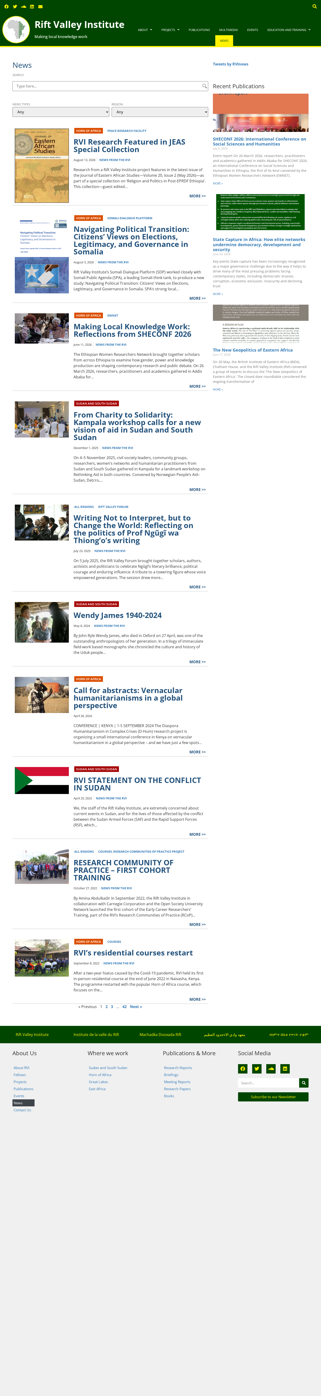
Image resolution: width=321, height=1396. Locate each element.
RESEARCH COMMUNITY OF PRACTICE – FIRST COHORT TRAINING (124, 869)
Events (252, 30)
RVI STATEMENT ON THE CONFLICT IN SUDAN (137, 784)
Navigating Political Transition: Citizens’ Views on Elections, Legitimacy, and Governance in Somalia (131, 240)
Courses (105, 851)
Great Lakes (98, 1081)
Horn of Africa (88, 131)
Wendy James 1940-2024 (118, 615)
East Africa (97, 1088)
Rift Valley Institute (80, 24)
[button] (315, 6)
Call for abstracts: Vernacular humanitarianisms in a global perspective (128, 697)
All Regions (84, 507)
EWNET (112, 315)
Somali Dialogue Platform (129, 218)
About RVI (21, 1067)
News (224, 40)
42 (124, 1006)
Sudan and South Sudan (96, 403)
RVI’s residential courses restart (133, 952)
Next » (136, 1006)
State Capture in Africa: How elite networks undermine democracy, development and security (259, 244)
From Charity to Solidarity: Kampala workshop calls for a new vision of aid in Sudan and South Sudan (137, 426)
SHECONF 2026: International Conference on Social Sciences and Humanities (259, 141)
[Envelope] (40, 6)
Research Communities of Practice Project (148, 851)
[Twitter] (15, 6)
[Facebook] (6, 6)
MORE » (218, 183)
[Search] (304, 1083)
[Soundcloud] (23, 6)
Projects (168, 30)
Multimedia (228, 30)
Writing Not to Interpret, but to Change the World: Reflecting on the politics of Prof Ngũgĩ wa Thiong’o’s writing (133, 529)
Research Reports (178, 1067)
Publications (199, 30)
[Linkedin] (32, 6)
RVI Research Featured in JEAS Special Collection (129, 145)
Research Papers (177, 1088)
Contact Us (22, 1110)
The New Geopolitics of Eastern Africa (253, 350)
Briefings (171, 1074)
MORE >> (197, 196)
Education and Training (286, 30)
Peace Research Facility (126, 131)
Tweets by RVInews (230, 64)
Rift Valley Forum (113, 507)
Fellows (20, 1074)
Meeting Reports (177, 1081)
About (143, 30)
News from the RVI (114, 160)
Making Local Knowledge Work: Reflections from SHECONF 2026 (132, 330)
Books (169, 1095)
